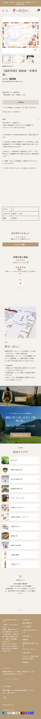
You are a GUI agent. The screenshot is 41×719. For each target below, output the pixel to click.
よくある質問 (26, 626)
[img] (20, 260)
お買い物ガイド (27, 636)
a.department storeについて (30, 631)
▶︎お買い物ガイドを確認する (11, 112)
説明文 (4, 119)
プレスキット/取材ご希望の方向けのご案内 (30, 657)
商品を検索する (27, 623)
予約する (20, 399)
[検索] (7, 11)
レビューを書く (20, 244)
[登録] (32, 679)
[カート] (38, 11)
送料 (6, 81)
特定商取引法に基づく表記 (30, 644)
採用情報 (25, 662)
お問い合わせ (26, 653)
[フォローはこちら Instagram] (4, 697)
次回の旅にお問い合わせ (20, 435)
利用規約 (25, 640)
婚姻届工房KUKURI (7, 66)
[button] (19, 289)
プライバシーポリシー (29, 649)
